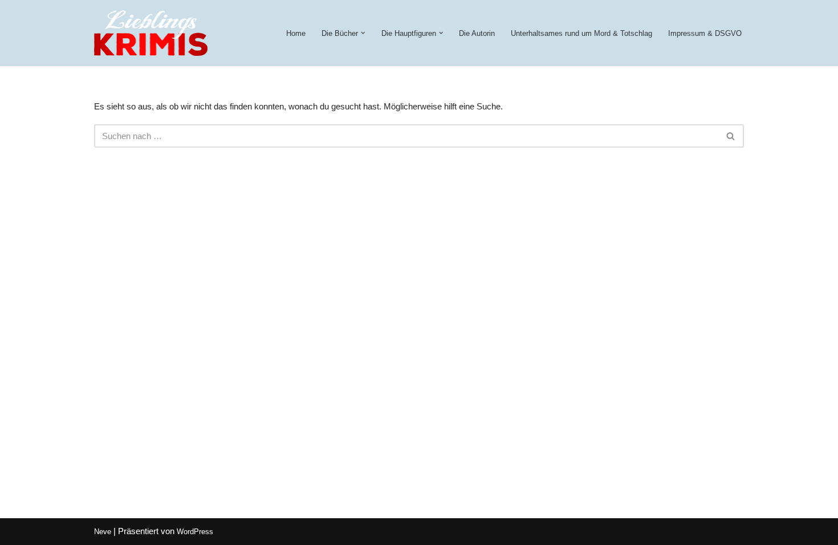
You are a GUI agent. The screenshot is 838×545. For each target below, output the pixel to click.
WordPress (195, 531)
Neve (102, 531)
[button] (363, 33)
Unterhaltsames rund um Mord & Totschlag (581, 33)
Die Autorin (477, 33)
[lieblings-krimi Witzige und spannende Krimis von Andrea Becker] (151, 33)
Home (296, 33)
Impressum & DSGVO (705, 33)
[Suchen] (731, 136)
